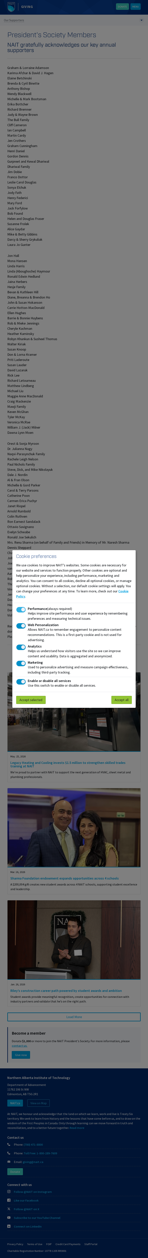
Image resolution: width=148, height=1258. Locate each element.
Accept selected (30, 700)
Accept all (122, 700)
